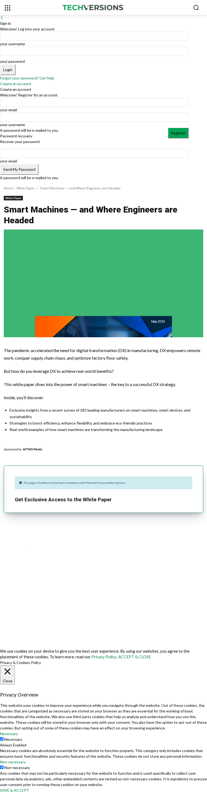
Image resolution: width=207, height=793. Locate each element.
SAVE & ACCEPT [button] (14, 790)
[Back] (2, 17)
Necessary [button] (9, 733)
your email (8, 109)
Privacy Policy (103, 657)
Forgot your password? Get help (27, 78)
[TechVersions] (103, 7)
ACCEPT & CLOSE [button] (134, 657)
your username (12, 43)
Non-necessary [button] (13, 762)
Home (8, 188)
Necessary (13, 739)
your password (12, 61)
